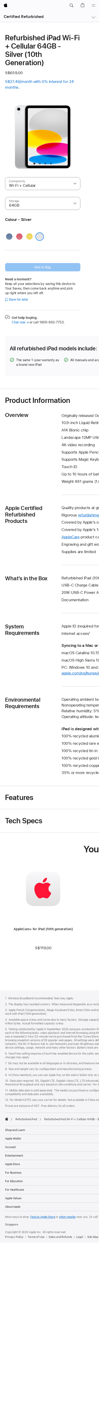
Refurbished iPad (26, 1119)
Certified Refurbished (24, 16)
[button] (71, 5)
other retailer (67, 1217)
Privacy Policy (14, 1237)
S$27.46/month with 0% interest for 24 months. (39, 84)
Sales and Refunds (60, 1237)
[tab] (34, 163)
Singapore (11, 1224)
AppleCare (70, 537)
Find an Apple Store (42, 1217)
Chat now (20, 322)
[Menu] (93, 5)
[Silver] (39, 236)
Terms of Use (36, 1237)
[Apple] (6, 1119)
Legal (79, 1237)
